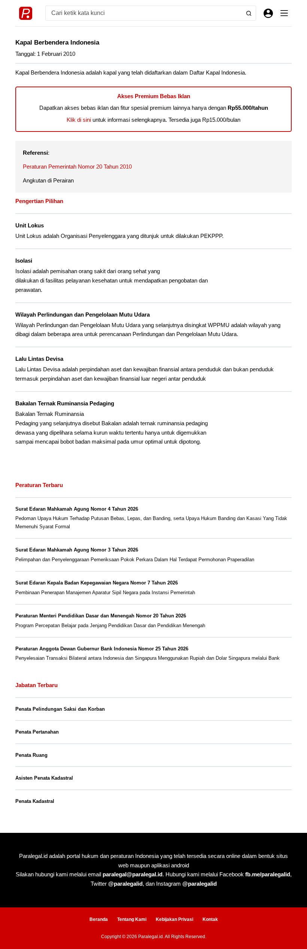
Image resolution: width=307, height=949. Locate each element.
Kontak (210, 919)
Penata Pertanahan (37, 732)
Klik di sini (79, 120)
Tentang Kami (131, 919)
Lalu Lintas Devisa (39, 359)
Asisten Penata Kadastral (44, 778)
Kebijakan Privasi (174, 919)
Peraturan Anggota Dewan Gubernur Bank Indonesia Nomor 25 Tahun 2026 (101, 649)
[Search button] (248, 13)
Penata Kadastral (34, 801)
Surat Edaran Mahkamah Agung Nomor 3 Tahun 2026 (76, 550)
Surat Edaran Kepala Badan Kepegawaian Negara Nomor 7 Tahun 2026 (96, 583)
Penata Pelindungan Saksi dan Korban (60, 709)
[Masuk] (268, 13)
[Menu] (284, 13)
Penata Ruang (31, 755)
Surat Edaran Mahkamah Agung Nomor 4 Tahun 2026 (76, 509)
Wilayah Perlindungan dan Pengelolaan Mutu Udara (82, 315)
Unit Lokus (29, 226)
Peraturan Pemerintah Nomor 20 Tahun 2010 (77, 166)
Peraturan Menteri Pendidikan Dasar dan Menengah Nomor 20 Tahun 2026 (100, 616)
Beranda (98, 919)
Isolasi (23, 261)
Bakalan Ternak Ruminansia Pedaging (64, 404)
